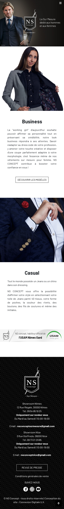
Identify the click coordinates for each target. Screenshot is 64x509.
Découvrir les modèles (32, 179)
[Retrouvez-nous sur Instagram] (32, 488)
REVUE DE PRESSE (32, 467)
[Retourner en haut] (58, 503)
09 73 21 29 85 (34, 439)
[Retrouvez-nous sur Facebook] (25, 488)
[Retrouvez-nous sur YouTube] (38, 488)
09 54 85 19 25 (34, 411)
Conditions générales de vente (32, 476)
